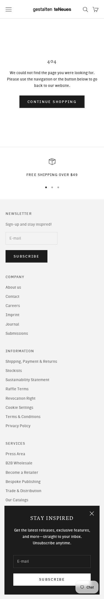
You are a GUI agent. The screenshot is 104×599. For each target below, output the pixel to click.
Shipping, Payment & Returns (31, 361)
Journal (12, 324)
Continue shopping (52, 102)
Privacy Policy (18, 426)
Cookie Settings (19, 407)
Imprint (12, 315)
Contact (12, 296)
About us (13, 287)
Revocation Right (20, 398)
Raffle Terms (17, 389)
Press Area (15, 454)
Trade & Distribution (23, 491)
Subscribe (52, 579)
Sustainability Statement (27, 379)
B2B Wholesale (19, 463)
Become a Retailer (22, 472)
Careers (13, 305)
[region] (52, 168)
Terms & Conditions (23, 416)
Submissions (17, 333)
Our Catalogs (17, 500)
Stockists (14, 370)
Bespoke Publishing (23, 481)
